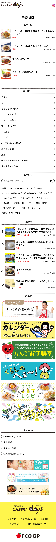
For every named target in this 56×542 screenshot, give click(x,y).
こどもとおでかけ (23, 235)
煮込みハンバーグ (20, 59)
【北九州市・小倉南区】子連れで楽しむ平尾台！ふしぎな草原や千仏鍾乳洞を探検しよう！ (35, 230)
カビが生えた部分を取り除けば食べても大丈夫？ (35, 243)
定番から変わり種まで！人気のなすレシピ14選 (35, 282)
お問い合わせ (9, 448)
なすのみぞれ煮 (23, 270)
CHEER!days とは (12, 436)
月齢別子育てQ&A (10, 166)
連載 (14, 37)
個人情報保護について (13, 454)
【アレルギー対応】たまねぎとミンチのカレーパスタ (33, 32)
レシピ (14, 62)
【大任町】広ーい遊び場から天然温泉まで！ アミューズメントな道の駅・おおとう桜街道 (35, 256)
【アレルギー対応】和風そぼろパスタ (30, 46)
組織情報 (7, 442)
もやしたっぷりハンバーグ (24, 72)
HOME (13, 519)
